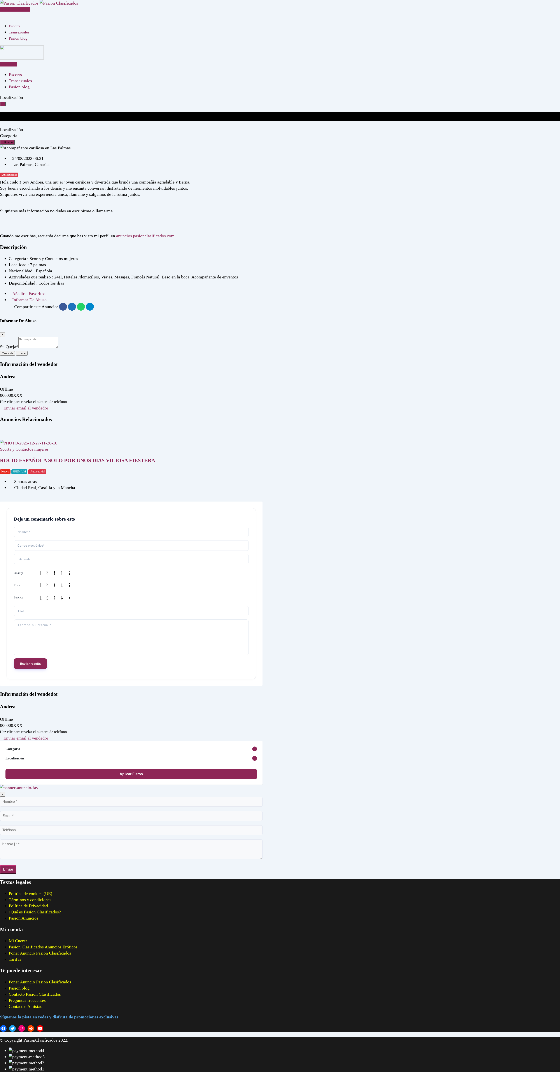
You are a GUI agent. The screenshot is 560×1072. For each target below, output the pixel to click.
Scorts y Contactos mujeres (24, 449)
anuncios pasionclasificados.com (145, 235)
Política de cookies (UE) (30, 893)
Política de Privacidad (28, 905)
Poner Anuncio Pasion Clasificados (40, 953)
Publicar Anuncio (16, 9)
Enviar (22, 353)
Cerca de (7, 353)
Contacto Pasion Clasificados (35, 994)
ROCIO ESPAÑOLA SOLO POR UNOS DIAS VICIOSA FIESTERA (77, 460)
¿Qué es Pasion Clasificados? (35, 911)
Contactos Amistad (25, 1006)
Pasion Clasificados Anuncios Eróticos (43, 946)
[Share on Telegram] (90, 307)
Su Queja (9, 346)
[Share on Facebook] (63, 307)
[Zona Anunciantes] (2, 15)
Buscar (8, 142)
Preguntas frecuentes (27, 1000)
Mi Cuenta (18, 940)
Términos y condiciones (30, 899)
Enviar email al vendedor (26, 408)
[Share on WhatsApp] (81, 307)
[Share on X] (72, 307)
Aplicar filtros (131, 774)
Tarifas (15, 959)
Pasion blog (18, 38)
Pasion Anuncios (23, 918)
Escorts (14, 26)
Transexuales (19, 32)
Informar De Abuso (29, 299)
